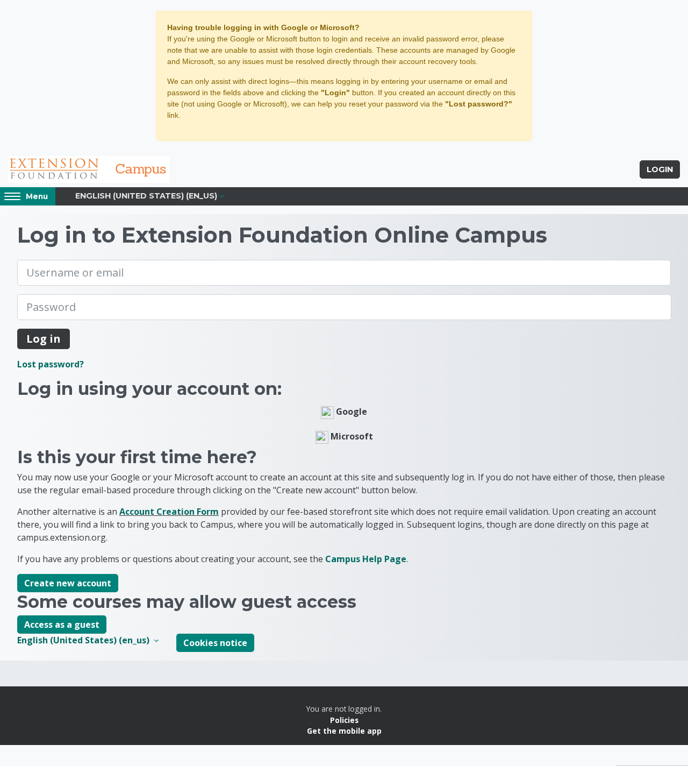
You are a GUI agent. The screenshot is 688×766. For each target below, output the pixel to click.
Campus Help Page (365, 559)
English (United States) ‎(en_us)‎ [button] (84, 640)
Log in (43, 338)
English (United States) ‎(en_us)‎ (146, 196)
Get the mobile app (344, 731)
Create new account (67, 583)
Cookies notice (215, 643)
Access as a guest (61, 624)
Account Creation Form (169, 511)
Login (660, 169)
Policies (344, 720)
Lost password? (50, 364)
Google (350, 411)
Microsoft (350, 436)
